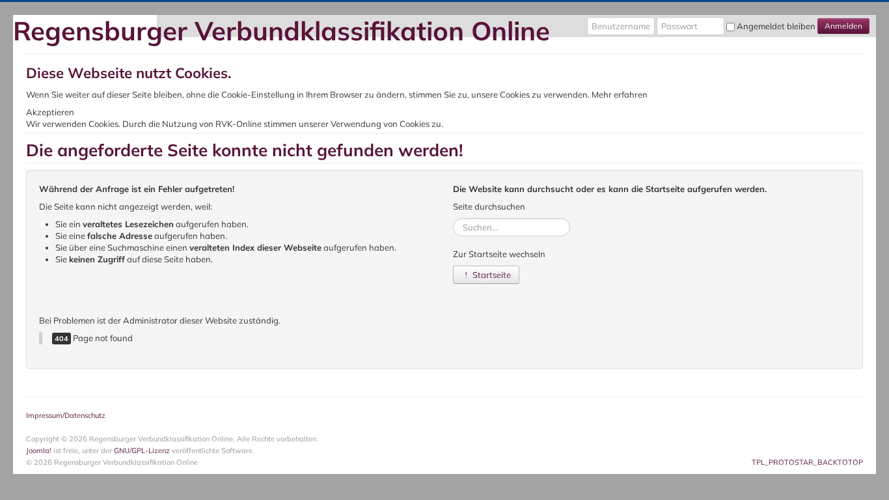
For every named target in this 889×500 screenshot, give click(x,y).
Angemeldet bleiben (776, 26)
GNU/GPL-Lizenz (142, 450)
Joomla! (38, 450)
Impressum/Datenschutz (65, 415)
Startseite (491, 275)
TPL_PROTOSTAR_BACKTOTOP (807, 462)
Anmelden (843, 26)
